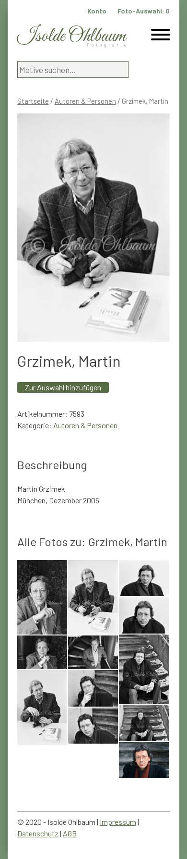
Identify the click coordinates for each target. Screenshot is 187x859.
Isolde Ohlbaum (71, 36)
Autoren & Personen (85, 101)
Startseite (33, 101)
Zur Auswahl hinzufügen (63, 387)
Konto (96, 11)
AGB (70, 833)
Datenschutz (37, 833)
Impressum (118, 821)
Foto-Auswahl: (143, 11)
